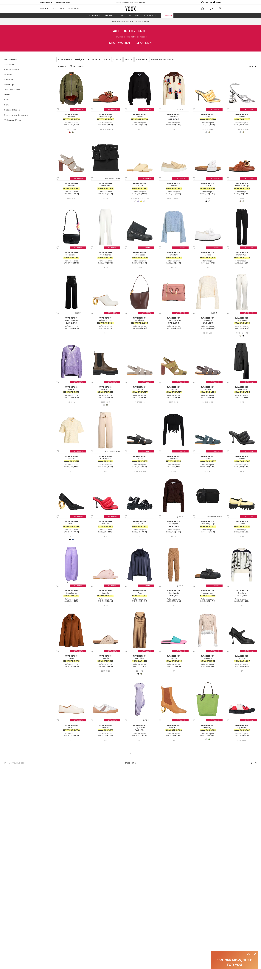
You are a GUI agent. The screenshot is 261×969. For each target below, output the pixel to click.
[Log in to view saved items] (211, 9)
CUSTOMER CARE (63, 2)
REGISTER (207, 2)
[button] (28, 64)
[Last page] (255, 763)
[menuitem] (44, 9)
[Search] (202, 9)
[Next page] (242, 763)
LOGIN (217, 2)
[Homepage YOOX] (130, 8)
